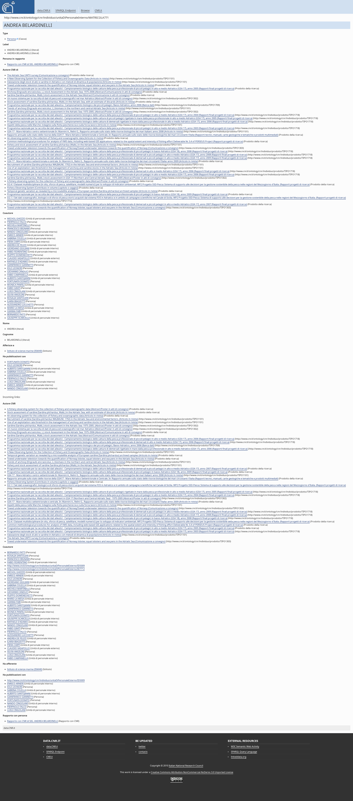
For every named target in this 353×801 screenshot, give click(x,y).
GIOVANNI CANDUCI (17, 271)
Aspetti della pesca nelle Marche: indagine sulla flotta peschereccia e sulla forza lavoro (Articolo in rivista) (62, 124)
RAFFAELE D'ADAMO (17, 261)
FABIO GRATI (13, 288)
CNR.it (98, 10)
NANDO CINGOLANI (17, 231)
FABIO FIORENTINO (17, 251)
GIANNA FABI (14, 311)
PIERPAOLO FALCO (16, 221)
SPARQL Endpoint (65, 10)
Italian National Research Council (186, 765)
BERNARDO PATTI (16, 314)
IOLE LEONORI (14, 268)
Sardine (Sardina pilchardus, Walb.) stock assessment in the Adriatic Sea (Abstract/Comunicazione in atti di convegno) (68, 95)
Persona (11, 38)
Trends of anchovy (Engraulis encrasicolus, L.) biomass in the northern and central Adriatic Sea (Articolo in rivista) (66, 108)
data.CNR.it (43, 10)
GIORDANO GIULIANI (18, 248)
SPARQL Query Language (244, 751)
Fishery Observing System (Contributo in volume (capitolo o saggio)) (42, 187)
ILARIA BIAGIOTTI (16, 301)
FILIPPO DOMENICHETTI (19, 254)
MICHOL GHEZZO (16, 218)
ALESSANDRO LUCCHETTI (20, 304)
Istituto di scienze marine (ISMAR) (24, 350)
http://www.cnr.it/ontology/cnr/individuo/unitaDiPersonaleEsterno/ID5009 (46, 565)
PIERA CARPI (13, 241)
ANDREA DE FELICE (17, 245)
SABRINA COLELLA (16, 238)
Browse (85, 10)
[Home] (17, 7)
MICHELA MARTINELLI (18, 225)
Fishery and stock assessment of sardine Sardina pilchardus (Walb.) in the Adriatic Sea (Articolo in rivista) (61, 144)
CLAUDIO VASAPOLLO (18, 258)
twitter (142, 746)
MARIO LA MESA (15, 307)
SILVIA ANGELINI (15, 294)
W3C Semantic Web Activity (245, 746)
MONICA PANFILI (16, 284)
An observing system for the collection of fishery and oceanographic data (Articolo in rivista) (55, 138)
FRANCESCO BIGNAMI (18, 228)
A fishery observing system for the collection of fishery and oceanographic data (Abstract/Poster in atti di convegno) (68, 181)
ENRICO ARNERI (15, 235)
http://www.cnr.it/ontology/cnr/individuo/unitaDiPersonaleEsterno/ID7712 (46, 568)
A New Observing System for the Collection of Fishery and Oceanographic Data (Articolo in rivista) (58, 78)
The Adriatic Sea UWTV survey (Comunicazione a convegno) (38, 75)
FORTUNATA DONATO (18, 281)
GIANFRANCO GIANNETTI (20, 264)
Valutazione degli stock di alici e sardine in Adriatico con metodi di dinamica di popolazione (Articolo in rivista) (64, 81)
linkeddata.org (238, 756)
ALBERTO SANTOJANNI (18, 278)
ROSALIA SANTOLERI (17, 297)
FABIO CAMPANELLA (17, 274)
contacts (143, 751)
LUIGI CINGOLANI (16, 291)
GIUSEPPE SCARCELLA (18, 317)
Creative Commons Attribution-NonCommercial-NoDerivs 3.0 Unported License (192, 772)
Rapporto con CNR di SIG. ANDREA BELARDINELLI (32, 64)
